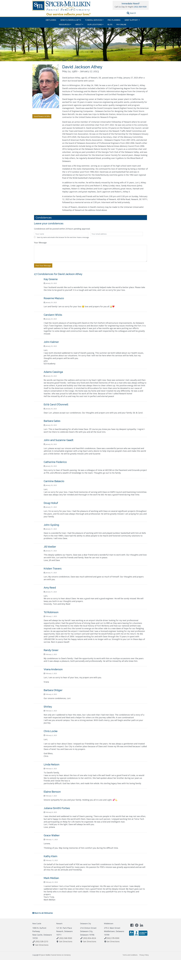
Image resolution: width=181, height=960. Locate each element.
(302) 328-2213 (41, 941)
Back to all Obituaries (43, 913)
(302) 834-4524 (89, 938)
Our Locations (94, 24)
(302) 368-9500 (140, 6)
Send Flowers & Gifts (70, 20)
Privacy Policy (144, 955)
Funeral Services (93, 20)
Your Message (40, 242)
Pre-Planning (114, 20)
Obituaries (51, 20)
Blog (110, 24)
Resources (64, 24)
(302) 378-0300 (112, 938)
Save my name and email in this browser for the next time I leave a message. (63, 237)
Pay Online (121, 24)
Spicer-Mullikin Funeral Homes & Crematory (56, 955)
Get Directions (41, 945)
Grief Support (131, 20)
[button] (131, 13)
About (78, 24)
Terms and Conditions (130, 955)
